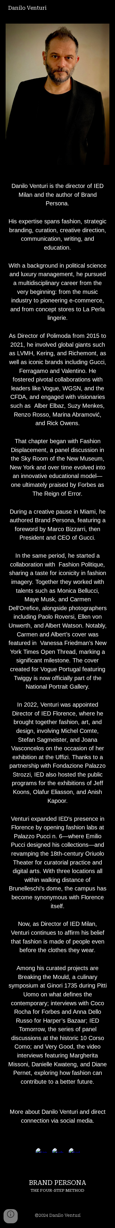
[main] (57, 655)
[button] (11, 1216)
